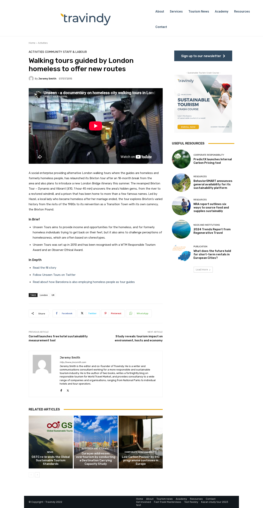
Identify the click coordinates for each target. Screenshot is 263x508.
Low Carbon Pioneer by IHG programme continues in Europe (141, 460)
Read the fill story (44, 267)
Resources (200, 176)
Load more (202, 269)
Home (32, 43)
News (50, 452)
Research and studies (95, 449)
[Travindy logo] (85, 19)
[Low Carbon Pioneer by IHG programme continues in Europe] (141, 442)
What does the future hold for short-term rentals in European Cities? (212, 254)
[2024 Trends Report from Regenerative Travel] (181, 229)
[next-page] (37, 474)
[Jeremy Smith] (32, 78)
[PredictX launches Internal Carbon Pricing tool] (181, 159)
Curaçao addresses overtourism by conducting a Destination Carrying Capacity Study (95, 459)
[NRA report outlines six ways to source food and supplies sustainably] (181, 205)
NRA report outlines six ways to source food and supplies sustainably (211, 207)
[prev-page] (31, 474)
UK (53, 295)
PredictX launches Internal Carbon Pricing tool (212, 160)
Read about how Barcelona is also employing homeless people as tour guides (84, 282)
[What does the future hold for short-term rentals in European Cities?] (181, 252)
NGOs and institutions (206, 225)
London (44, 295)
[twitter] (67, 389)
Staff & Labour (75, 52)
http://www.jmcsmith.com (73, 362)
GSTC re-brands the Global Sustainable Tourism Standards (51, 460)
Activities (43, 43)
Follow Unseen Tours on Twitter (54, 275)
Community (53, 52)
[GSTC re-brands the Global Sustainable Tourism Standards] (51, 442)
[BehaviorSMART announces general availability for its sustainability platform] (181, 182)
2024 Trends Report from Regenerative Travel (212, 231)
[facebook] (61, 389)
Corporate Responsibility (140, 452)
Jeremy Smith (47, 78)
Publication (200, 247)
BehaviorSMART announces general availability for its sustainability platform (212, 184)
